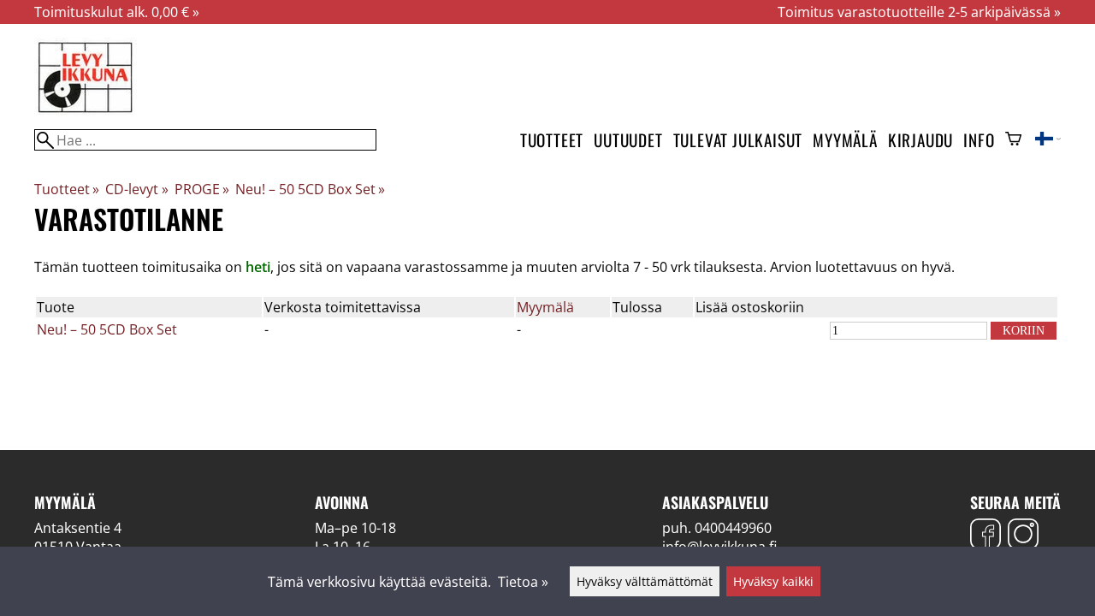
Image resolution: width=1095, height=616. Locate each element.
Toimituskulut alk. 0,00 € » (116, 12)
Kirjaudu (920, 139)
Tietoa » (523, 581)
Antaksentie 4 (77, 527)
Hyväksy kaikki (773, 581)
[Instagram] (1023, 536)
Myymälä (845, 139)
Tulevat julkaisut (738, 139)
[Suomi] (1048, 140)
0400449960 (733, 527)
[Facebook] (985, 536)
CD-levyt (136, 189)
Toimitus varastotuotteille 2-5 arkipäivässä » (919, 12)
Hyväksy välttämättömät (645, 581)
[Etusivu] (85, 111)
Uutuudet (628, 139)
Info (978, 139)
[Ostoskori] (1013, 140)
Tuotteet (551, 139)
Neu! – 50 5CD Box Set (310, 189)
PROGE (202, 189)
